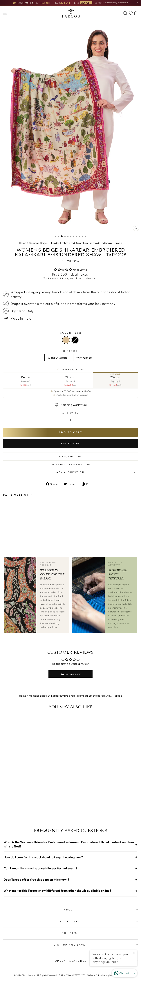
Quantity (70, 413)
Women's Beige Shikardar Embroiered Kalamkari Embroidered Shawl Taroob (75, 243)
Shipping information (70, 464)
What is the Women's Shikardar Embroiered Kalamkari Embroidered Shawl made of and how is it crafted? (70, 844)
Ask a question (70, 472)
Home (22, 243)
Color (70, 332)
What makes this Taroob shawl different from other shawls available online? (70, 890)
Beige (66, 340)
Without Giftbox (58, 357)
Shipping (64, 278)
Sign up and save (69, 944)
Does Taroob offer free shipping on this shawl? (70, 879)
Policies (69, 932)
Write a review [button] (70, 674)
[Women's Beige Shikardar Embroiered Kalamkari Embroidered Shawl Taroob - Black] (9, 529)
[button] (63, 269)
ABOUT (69, 909)
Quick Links (69, 921)
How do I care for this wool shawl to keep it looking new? (70, 857)
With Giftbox (84, 357)
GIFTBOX (70, 350)
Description (70, 456)
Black (75, 340)
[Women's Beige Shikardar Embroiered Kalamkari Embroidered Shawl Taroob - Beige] (5, 529)
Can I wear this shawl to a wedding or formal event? (70, 868)
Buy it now (70, 443)
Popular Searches (69, 960)
